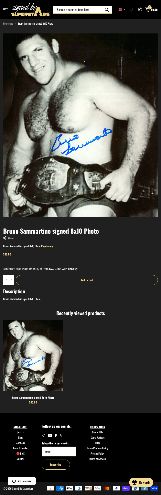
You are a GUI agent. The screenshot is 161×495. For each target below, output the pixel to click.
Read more (47, 246)
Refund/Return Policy (97, 448)
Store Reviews (97, 437)
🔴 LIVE (20, 453)
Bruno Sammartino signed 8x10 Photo (33, 397)
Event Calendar (20, 448)
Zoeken (106, 10)
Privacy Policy (97, 453)
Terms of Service (97, 459)
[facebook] (56, 435)
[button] (22, 481)
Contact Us (97, 432)
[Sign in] (140, 9)
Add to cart (86, 280)
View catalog (5, 9)
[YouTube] (50, 435)
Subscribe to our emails (55, 443)
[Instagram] (43, 435)
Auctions (20, 443)
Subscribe (56, 464)
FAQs (97, 443)
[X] (60, 435)
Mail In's (20, 459)
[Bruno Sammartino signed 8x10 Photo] (33, 355)
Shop (20, 437)
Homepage (8, 23)
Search (20, 432)
